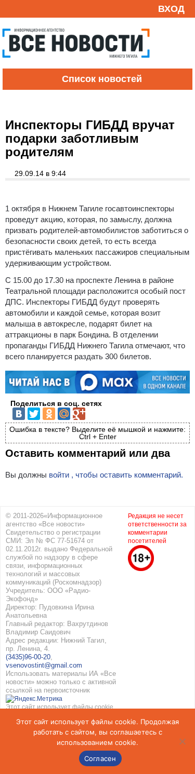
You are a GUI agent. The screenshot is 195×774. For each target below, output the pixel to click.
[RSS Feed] (12, 9)
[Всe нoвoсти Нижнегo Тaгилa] (76, 66)
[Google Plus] (79, 414)
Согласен (100, 758)
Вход (171, 9)
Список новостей (102, 79)
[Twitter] (34, 414)
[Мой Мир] (64, 414)
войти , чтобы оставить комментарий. (116, 474)
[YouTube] (28, 9)
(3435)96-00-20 (28, 657)
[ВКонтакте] (18, 414)
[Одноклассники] (49, 414)
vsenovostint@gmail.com (44, 665)
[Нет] (182, 741)
